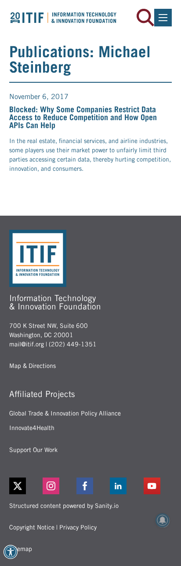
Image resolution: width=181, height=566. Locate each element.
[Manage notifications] (163, 520)
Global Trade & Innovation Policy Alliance (65, 413)
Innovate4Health (31, 428)
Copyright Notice (31, 527)
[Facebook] (90, 486)
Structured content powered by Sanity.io (64, 506)
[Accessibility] (11, 552)
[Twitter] (17, 486)
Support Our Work (33, 450)
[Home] (63, 17)
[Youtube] (158, 486)
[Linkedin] (124, 486)
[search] (145, 17)
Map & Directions (32, 366)
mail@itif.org (26, 344)
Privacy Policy (78, 527)
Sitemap (20, 549)
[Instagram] (57, 486)
